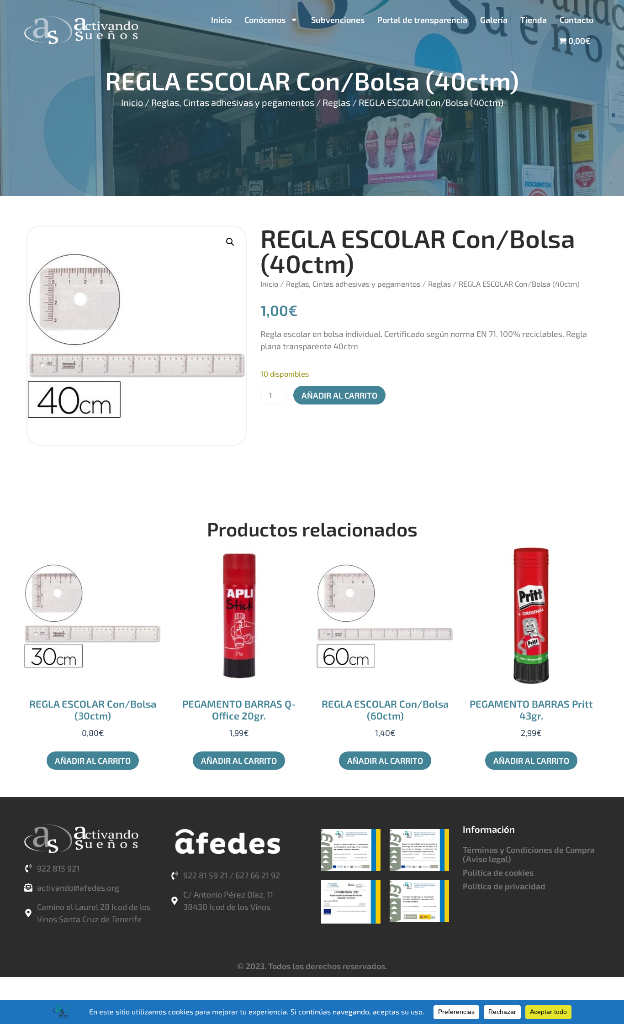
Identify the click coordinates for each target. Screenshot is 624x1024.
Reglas (336, 102)
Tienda (533, 20)
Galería (494, 20)
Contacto (576, 20)
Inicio (221, 20)
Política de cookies (498, 872)
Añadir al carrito (339, 395)
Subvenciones (338, 20)
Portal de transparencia (422, 20)
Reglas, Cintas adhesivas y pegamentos (232, 102)
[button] (230, 242)
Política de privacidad (504, 886)
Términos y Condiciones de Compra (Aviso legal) (529, 854)
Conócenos (265, 20)
